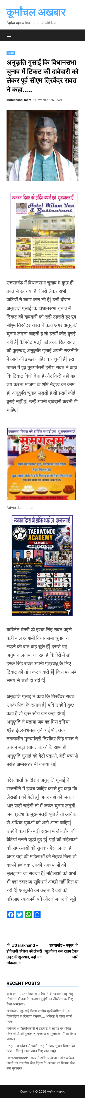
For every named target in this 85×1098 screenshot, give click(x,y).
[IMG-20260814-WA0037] (42, 502)
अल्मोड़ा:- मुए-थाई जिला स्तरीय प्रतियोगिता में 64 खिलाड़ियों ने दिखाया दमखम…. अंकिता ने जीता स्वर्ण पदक (39, 1016)
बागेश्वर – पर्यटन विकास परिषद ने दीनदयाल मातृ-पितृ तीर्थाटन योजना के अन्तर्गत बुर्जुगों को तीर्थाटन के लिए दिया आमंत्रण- (40, 999)
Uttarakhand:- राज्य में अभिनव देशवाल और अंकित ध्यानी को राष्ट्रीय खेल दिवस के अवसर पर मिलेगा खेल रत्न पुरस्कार (41, 1063)
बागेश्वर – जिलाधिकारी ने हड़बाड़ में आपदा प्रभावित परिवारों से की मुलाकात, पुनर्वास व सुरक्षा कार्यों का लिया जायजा (41, 1033)
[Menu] (9, 35)
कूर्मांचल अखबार (36, 12)
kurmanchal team (19, 99)
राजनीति (11, 53)
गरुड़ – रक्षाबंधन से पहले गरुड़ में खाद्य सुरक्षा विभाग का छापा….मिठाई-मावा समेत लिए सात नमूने (41, 1048)
